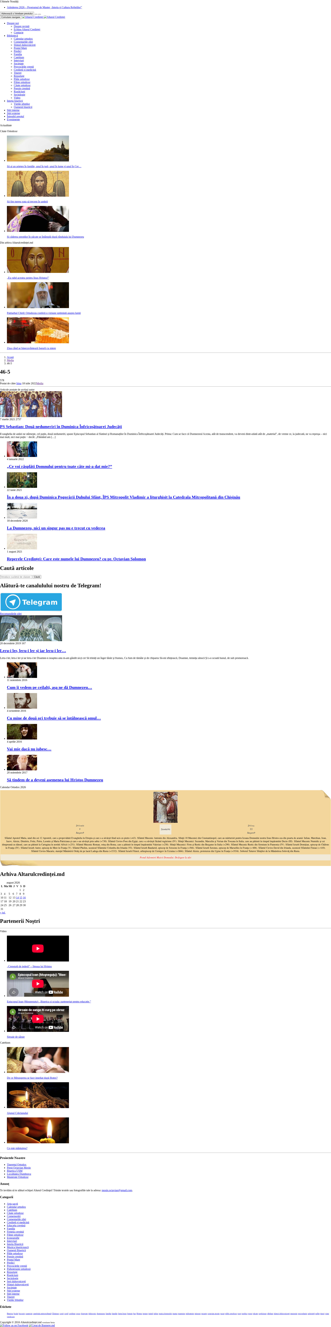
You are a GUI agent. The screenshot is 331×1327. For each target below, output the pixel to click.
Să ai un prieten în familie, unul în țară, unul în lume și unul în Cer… (44, 166)
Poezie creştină (22, 88)
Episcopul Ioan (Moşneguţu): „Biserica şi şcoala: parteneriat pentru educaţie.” (49, 1001)
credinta (72, 1314)
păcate (255, 1314)
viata (327, 1314)
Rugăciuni (19, 91)
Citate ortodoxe (22, 85)
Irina (18, 383)
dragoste (84, 1314)
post (239, 1314)
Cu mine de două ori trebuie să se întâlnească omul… (54, 718)
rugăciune (263, 1314)
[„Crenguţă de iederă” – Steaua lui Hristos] (38, 960)
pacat (222, 1314)
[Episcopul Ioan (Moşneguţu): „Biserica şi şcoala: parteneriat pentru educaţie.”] (38, 995)
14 (17, 897)
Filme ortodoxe (22, 82)
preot (250, 1314)
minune (198, 1314)
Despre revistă (21, 26)
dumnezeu (101, 1314)
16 (24, 897)
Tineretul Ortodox (16, 1164)
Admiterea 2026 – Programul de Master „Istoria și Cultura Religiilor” (44, 7)
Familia (18, 54)
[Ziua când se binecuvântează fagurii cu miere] (38, 342)
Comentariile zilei (23, 41)
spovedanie (302, 1314)
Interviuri (19, 60)
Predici (17, 51)
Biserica (10, 1314)
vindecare (11, 1317)
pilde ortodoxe (231, 1314)
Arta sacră (12, 1203)
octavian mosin (214, 1314)
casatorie (29, 1314)
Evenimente (13, 119)
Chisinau (55, 1314)
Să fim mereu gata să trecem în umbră (27, 201)
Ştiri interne (13, 110)
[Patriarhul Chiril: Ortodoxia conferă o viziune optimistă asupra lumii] (38, 307)
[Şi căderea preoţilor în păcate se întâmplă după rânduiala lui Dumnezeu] (38, 230)
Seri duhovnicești (16, 1281)
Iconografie (13, 1237)
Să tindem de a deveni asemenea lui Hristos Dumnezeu (55, 780)
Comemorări (14, 1216)
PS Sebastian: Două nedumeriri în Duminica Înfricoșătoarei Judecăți (61, 426)
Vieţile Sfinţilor (15, 1300)
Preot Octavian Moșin (19, 1167)
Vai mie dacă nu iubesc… (29, 749)
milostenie (190, 1314)
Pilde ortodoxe (22, 79)
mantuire (181, 1314)
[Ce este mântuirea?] (38, 1142)
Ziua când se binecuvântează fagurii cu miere (31, 348)
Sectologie (19, 94)
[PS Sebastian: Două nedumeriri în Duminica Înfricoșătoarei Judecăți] (31, 416)
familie (114, 1314)
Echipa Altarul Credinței (27, 29)
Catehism (19, 57)
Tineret (17, 72)
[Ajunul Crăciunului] (38, 1107)
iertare (145, 1314)
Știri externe (13, 113)
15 (20, 897)
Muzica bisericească (18, 1247)
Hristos (139, 1314)
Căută (37, 577)
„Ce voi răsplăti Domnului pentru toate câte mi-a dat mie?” (59, 466)
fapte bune (122, 1314)
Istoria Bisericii (15, 1244)
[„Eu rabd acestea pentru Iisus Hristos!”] (38, 271)
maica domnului (165, 1314)
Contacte (18, 32)
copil (66, 1314)
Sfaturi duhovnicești (25, 44)
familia (108, 1314)
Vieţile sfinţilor (22, 103)
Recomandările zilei (11, 613)
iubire (156, 1314)
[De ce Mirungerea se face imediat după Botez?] (38, 1072)
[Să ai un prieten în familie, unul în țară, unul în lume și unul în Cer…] (38, 160)
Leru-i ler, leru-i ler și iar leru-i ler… (33, 650)
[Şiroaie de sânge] (38, 1030)
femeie (130, 1314)
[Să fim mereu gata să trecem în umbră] (38, 195)
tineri (322, 1314)
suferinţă (311, 1314)
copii (62, 1314)
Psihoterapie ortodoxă (19, 1268)
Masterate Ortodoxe (17, 1177)
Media (10, 360)
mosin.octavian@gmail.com (117, 1190)
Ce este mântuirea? (17, 1148)
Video (17, 97)
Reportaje (19, 76)
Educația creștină (16, 1225)
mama (175, 1314)
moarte (204, 1314)
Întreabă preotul (15, 116)
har (134, 1314)
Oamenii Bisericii (16, 1250)
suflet (317, 1314)
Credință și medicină (25, 69)
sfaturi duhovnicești (282, 1314)
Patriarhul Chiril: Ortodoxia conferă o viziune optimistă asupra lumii (44, 313)
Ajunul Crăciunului (17, 1113)
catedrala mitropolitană (42, 1314)
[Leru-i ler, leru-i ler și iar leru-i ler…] (31, 640)
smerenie (293, 1314)
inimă (150, 1314)
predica (244, 1314)
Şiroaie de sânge (16, 1036)
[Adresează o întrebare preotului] (36, 14)
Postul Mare (20, 48)
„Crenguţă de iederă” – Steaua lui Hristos (29, 966)
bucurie (22, 1314)
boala (16, 1314)
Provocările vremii (24, 66)
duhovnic (92, 1314)
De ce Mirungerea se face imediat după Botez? (32, 1077)
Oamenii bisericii (23, 107)
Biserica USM (14, 1170)
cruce (78, 1314)
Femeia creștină (15, 1231)
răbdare (270, 1314)
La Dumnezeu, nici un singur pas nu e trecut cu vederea (56, 528)
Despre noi (13, 23)
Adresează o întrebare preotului (17, 13)
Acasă (10, 357)
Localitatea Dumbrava (19, 1173)
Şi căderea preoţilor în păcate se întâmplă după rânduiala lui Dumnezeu (45, 236)
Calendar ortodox (23, 38)
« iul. (3, 912)
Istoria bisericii (15, 100)
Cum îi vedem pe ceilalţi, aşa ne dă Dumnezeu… (49, 687)
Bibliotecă (12, 35)
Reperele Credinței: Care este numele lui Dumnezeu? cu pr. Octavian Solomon (76, 559)
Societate (19, 63)
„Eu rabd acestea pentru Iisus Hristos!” (28, 277)
